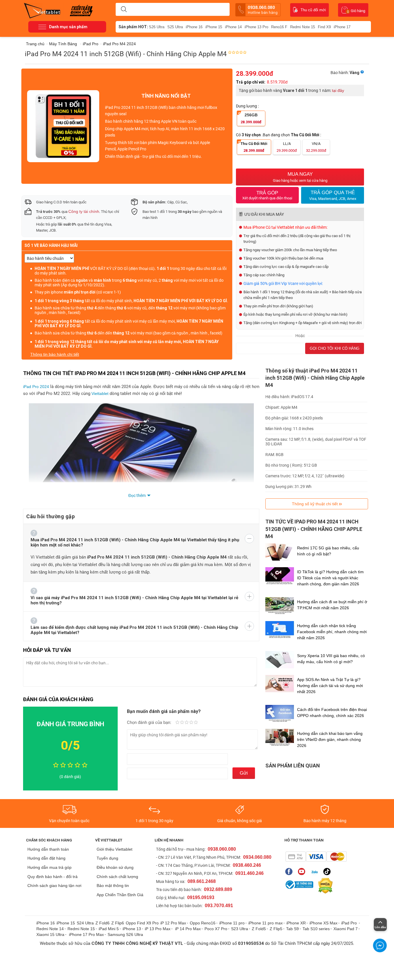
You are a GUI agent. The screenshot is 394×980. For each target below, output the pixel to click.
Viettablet (100, 393)
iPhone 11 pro (232, 923)
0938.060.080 (262, 10)
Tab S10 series (316, 928)
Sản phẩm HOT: (133, 26)
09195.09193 (200, 897)
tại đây (338, 90)
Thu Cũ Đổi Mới (254, 147)
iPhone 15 (213, 27)
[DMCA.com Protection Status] (323, 886)
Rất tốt (191, 723)
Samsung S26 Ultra (125, 934)
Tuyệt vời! (196, 723)
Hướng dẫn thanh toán (48, 849)
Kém (177, 723)
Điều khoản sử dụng (115, 867)
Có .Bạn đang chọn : (279, 135)
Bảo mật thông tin (113, 885)
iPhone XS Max (323, 923)
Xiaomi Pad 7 (345, 928)
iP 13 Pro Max (157, 928)
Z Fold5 (259, 928)
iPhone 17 (342, 27)
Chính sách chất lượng (117, 876)
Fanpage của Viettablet (290, 872)
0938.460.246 (247, 865)
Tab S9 (292, 928)
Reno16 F (279, 27)
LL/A (287, 147)
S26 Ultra (156, 27)
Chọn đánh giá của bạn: (149, 722)
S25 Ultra (175, 27)
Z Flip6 (117, 923)
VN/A (316, 147)
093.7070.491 (219, 905)
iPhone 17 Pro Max (86, 934)
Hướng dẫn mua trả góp (49, 867)
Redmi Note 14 (50, 928)
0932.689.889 (218, 889)
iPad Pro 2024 (36, 386)
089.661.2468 (201, 881)
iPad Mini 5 (109, 928)
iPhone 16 (194, 27)
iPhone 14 (233, 27)
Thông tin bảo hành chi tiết (54, 354)
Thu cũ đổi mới (313, 10)
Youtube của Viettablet (303, 872)
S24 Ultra (85, 923)
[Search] (124, 9)
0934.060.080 (257, 857)
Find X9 (324, 27)
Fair (182, 723)
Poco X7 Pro (215, 928)
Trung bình (187, 723)
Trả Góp (267, 195)
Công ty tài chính (83, 211)
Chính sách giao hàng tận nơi (54, 885)
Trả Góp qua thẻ (332, 195)
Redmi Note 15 (302, 27)
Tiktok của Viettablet (328, 872)
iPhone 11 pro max (265, 923)
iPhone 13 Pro (256, 27)
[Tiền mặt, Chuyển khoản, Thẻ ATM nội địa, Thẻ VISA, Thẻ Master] (316, 857)
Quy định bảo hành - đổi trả (52, 876)
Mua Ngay (300, 177)
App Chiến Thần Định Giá (120, 894)
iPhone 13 (132, 928)
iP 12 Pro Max (173, 923)
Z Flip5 (276, 928)
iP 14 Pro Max (188, 928)
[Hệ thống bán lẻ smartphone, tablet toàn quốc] (44, 10)
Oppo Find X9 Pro (142, 923)
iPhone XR (296, 923)
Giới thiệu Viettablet (114, 849)
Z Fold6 (102, 923)
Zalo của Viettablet (316, 872)
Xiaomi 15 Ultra (50, 934)
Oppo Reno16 (202, 923)
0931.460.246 (249, 873)
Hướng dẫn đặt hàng (46, 858)
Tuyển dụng (107, 858)
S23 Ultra (239, 928)
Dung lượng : (248, 106)
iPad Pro (349, 923)
